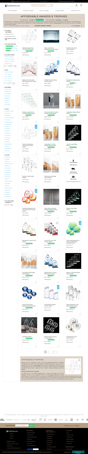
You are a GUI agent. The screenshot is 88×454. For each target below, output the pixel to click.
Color (7, 155)
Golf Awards (49, 449)
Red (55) (7, 185)
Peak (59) (7, 139)
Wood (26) (8, 196)
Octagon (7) (8, 137)
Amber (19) (8, 157)
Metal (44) (8, 98)
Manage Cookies (67, 452)
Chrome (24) (8, 168)
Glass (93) (8, 96)
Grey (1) (7, 179)
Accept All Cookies (78, 452)
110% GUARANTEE (43, 1)
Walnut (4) (8, 192)
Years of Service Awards (51, 446)
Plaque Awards (59, 10)
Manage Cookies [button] (69, 441)
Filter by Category (8, 31)
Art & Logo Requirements (32, 437)
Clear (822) (8, 170)
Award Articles (69, 449)
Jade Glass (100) (9, 181)
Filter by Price (10, 55)
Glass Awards (49, 438)
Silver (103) (8, 190)
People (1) (8, 141)
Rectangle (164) (9, 144)
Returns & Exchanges (31, 441)
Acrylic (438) (8, 89)
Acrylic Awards (49, 440)
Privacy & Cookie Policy (47, 452)
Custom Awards (12, 10)
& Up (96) (15, 48)
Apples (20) (8, 115)
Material (8, 87)
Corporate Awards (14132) (10, 36)
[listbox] (78, 25)
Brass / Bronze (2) (9, 163)
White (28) (8, 194)
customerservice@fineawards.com (14, 448)
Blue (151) (8, 161)
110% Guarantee (30, 435)
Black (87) (8, 159)
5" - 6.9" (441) (8, 74)
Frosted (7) (8, 172)
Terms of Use (29, 443)
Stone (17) (8, 102)
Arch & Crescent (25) (10, 117)
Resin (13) (8, 100)
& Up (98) (15, 50)
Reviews (11, 438)
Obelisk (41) (8, 135)
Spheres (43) (8, 148)
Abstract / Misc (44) (9, 111)
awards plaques (37, 365)
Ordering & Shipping (31, 432)
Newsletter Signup (69, 439)
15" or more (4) (9, 80)
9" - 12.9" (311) (9, 78)
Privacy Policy (69, 443)
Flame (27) (8, 126)
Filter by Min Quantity (9, 201)
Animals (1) (8, 113)
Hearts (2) (8, 128)
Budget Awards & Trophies (44, 25)
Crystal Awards (44, 10)
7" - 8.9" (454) (8, 76)
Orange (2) (8, 183)
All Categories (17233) (9, 34)
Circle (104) (8, 119)
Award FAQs (29, 439)
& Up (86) (15, 46)
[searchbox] (42, 5)
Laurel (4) (8, 130)
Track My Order (69, 437)
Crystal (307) (8, 93)
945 (36, 25)
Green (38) (8, 176)
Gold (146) (8, 174)
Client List (12, 436)
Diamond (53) (8, 124)
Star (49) (7, 150)
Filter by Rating (10, 44)
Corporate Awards (28, 10)
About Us (11, 433)
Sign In (67, 432)
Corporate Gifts (75, 10)
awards (40, 373)
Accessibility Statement (31, 445)
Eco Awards (49, 444)
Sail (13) (7, 146)
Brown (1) (8, 165)
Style (7, 109)
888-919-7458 (9, 446)
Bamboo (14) (8, 91)
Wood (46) (8, 104)
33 (53, 352)
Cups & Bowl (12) (9, 122)
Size (6, 70)
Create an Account (70, 435)
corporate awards (58, 23)
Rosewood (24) (9, 187)
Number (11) (8, 133)
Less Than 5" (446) (9, 72)
